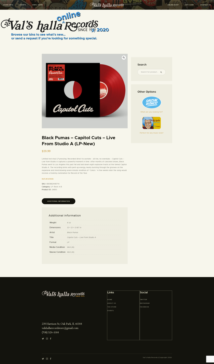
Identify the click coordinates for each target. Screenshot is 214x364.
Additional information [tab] (58, 201)
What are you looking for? (151, 112)
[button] (124, 58)
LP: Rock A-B (56, 187)
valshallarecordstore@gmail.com (60, 328)
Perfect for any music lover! (151, 133)
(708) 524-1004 (50, 332)
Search (162, 72)
